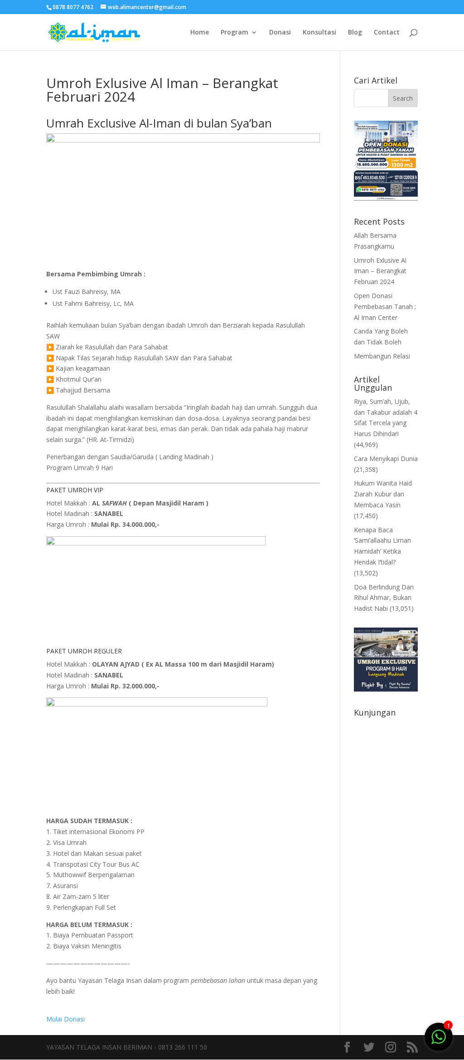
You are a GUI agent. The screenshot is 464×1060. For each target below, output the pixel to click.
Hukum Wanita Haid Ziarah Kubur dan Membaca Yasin (383, 494)
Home (199, 32)
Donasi (280, 32)
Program (234, 32)
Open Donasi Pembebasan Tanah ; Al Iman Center (385, 306)
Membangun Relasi (382, 356)
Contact (387, 32)
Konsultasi (319, 32)
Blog (355, 32)
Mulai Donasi (65, 1019)
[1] (438, 1036)
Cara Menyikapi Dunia (386, 458)
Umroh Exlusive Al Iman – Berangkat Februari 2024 (380, 271)
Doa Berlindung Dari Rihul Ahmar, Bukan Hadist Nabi (384, 598)
